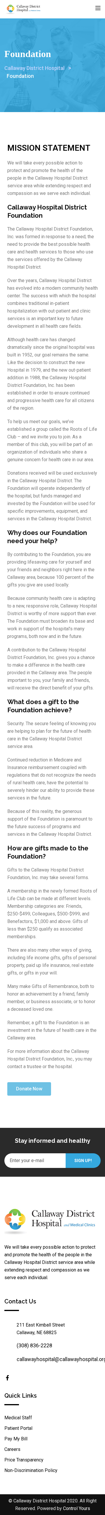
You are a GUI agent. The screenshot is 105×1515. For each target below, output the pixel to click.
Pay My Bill (15, 1439)
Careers (12, 1449)
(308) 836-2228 (34, 1345)
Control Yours (76, 1508)
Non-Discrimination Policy (30, 1470)
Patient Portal (18, 1428)
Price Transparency (23, 1460)
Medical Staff (18, 1417)
